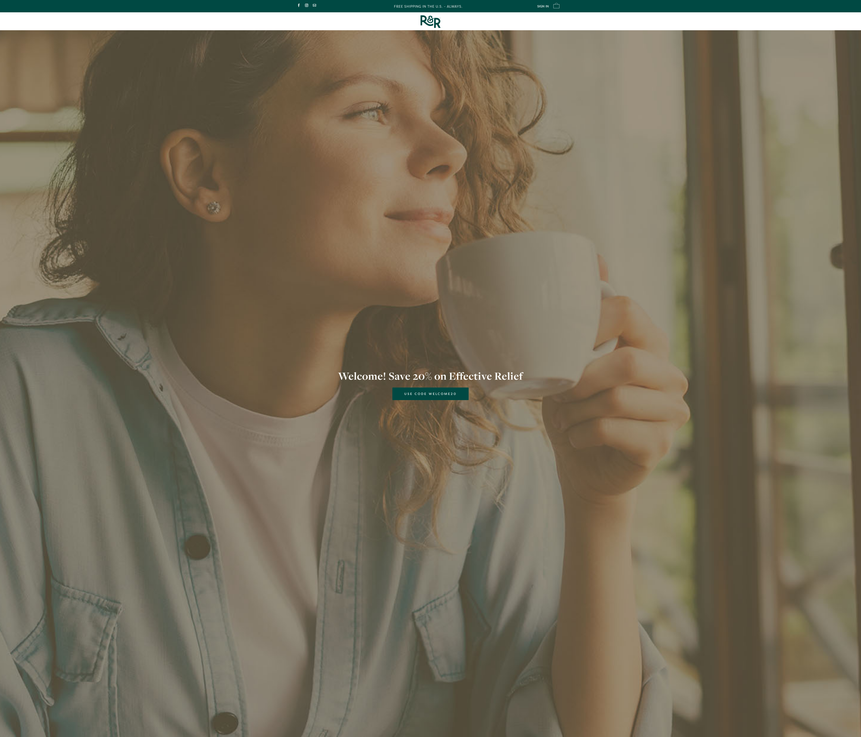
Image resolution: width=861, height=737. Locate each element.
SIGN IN (543, 6)
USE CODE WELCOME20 (430, 394)
